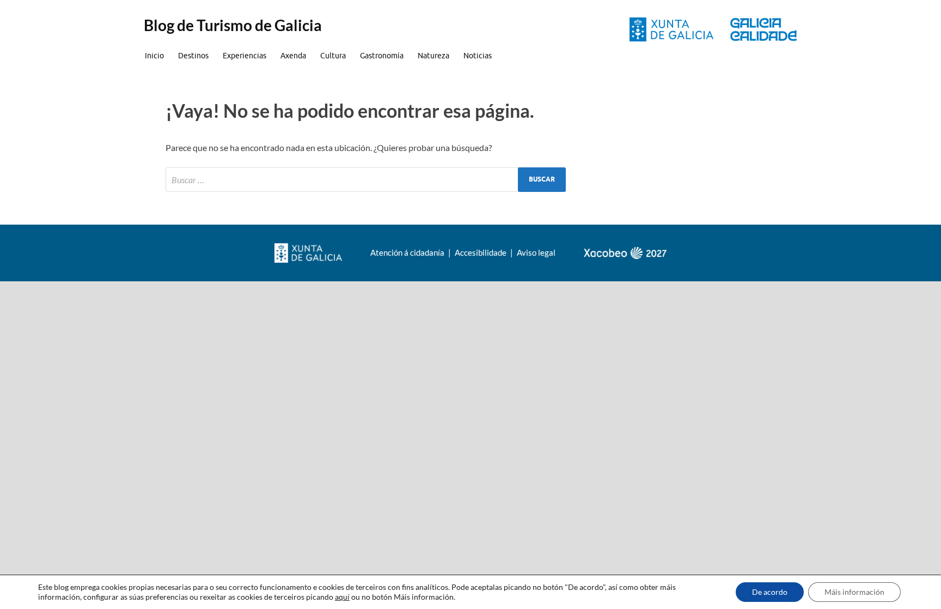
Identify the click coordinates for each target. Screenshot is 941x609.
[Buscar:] (366, 179)
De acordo (769, 591)
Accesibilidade (481, 252)
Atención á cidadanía (408, 252)
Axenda (293, 55)
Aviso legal (536, 252)
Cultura (333, 55)
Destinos (193, 55)
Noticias (477, 55)
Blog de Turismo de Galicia (233, 25)
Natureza (433, 55)
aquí (342, 596)
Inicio (154, 55)
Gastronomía (382, 55)
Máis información (854, 591)
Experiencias (244, 55)
